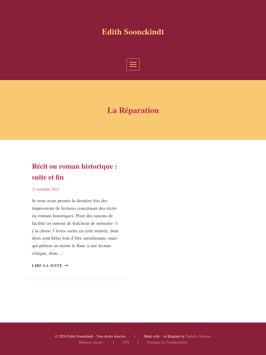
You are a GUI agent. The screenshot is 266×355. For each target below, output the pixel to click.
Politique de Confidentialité (167, 342)
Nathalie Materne (198, 336)
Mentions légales (91, 342)
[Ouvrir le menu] (133, 64)
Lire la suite (50, 265)
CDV (126, 342)
